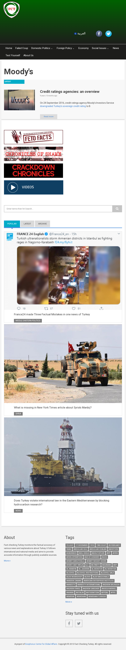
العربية (81, 33)
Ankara (70, 593)
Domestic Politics (40, 48)
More (6, 560)
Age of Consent (92, 557)
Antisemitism (92, 593)
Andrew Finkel (73, 589)
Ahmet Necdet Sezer (96, 561)
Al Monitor (97, 569)
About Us (28, 55)
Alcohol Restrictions (87, 573)
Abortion (113, 549)
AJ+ (87, 565)
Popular (13, 223)
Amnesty (70, 585)
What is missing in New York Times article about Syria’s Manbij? (53, 407)
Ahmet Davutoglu (75, 561)
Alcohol (70, 573)
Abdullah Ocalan (98, 549)
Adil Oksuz (84, 553)
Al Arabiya (71, 569)
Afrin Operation (74, 557)
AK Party (95, 565)
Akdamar (106, 565)
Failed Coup (21, 48)
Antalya (80, 593)
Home (9, 48)
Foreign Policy (64, 48)
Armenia (70, 596)
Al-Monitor (110, 569)
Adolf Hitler (98, 553)
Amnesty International (88, 585)
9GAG (68, 549)
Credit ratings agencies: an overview (69, 92)
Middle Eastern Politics (28, 320)
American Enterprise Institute (99, 581)
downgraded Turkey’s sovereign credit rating (63, 106)
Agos (104, 557)
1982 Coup (101, 545)
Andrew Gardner (91, 589)
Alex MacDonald (101, 577)
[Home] (42, 11)
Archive (42, 223)
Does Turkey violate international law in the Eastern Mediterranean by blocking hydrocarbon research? (61, 502)
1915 (92, 545)
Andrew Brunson (111, 585)
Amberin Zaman (73, 581)
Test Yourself (13, 55)
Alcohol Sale (107, 573)
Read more (48, 117)
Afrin (115, 553)
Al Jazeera (84, 569)
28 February (114, 545)
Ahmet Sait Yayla (74, 565)
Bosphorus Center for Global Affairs (41, 644)
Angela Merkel (109, 589)
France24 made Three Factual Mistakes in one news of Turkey (52, 314)
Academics (71, 553)
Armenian (81, 596)
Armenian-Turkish (97, 596)
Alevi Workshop (74, 577)
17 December (82, 545)
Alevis (87, 577)
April (113, 593)
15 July (69, 545)
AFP (108, 553)
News (116, 48)
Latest (27, 223)
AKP (115, 565)
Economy (83, 48)
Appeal (104, 593)
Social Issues (99, 48)
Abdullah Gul (80, 549)
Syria (18, 414)
